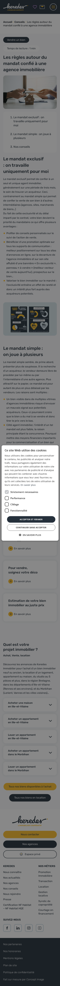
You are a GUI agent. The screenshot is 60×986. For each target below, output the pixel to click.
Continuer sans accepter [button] (31, 527)
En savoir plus (28, 484)
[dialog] (29, 493)
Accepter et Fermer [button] (31, 519)
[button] (30, 535)
